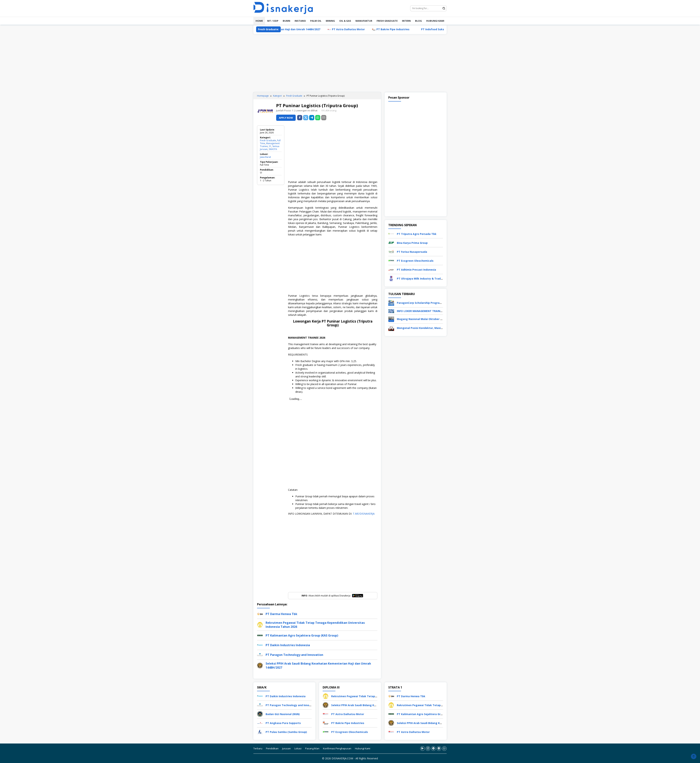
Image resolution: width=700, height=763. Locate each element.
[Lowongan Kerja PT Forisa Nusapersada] (391, 251)
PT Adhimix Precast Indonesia (416, 269)
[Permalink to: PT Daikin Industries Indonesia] (260, 644)
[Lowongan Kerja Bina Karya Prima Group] (391, 242)
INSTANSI (300, 20)
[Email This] (323, 117)
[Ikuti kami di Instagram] (428, 748)
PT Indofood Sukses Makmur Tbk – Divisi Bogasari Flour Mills (413, 29)
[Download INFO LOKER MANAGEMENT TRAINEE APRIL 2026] (391, 311)
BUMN (286, 20)
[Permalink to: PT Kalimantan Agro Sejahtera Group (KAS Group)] (260, 635)
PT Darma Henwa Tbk (281, 614)
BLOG (418, 20)
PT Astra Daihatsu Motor (300, 29)
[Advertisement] (350, 63)
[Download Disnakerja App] (422, 748)
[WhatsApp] (317, 117)
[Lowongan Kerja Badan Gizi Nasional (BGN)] (260, 713)
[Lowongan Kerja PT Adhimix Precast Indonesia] (391, 269)
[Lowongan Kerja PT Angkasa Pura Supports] (260, 722)
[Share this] (299, 117)
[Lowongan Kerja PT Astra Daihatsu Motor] (325, 713)
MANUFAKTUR (363, 20)
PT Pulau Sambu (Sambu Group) (286, 732)
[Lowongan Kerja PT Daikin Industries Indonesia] (260, 696)
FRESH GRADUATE (387, 20)
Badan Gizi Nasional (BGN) (283, 714)
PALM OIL (315, 20)
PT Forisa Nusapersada (412, 251)
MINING (330, 20)
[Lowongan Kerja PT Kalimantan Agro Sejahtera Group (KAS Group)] (391, 713)
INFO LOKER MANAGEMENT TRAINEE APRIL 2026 (427, 311)
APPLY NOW (286, 117)
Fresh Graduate (268, 140)
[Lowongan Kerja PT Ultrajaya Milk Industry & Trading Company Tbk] (391, 278)
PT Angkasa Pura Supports (283, 723)
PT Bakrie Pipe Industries (345, 29)
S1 (270, 146)
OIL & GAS (345, 20)
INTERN (406, 20)
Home (259, 20)
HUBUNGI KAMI (435, 20)
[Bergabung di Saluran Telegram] (439, 748)
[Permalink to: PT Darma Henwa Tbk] (260, 613)
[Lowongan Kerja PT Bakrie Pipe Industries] (325, 722)
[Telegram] (311, 117)
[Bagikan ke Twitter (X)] (305, 117)
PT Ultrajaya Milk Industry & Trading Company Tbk (430, 278)
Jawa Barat (265, 157)
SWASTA (273, 149)
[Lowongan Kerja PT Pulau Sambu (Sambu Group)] (260, 731)
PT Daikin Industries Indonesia (288, 645)
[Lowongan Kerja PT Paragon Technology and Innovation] (260, 705)
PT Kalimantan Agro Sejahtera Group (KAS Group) (302, 635)
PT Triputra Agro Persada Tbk (416, 234)
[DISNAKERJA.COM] (285, 8)
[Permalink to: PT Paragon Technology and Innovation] (260, 654)
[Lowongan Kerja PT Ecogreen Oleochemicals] (391, 260)
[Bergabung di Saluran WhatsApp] (444, 748)
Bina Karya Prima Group (412, 243)
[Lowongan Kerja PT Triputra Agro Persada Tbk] (391, 233)
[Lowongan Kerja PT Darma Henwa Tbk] (391, 696)
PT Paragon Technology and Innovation (294, 655)
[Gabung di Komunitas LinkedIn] (433, 748)
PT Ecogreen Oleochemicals (415, 260)
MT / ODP (272, 20)
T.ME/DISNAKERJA (364, 513)
